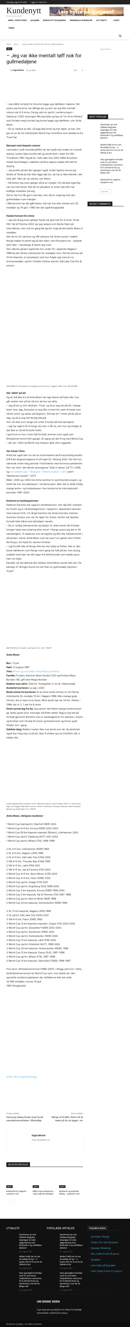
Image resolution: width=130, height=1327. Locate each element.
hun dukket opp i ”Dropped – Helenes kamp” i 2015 (38, 471)
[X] (35, 78)
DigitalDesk (18, 70)
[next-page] (13, 1201)
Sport (16, 44)
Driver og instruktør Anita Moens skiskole (36, 671)
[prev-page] (8, 1201)
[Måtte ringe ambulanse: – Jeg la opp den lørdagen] (45, 1179)
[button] (120, 35)
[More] (57, 78)
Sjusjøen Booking (100, 1248)
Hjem (8, 44)
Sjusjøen (96, 1259)
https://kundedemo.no (41, 1140)
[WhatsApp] (49, 78)
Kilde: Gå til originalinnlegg (21, 1076)
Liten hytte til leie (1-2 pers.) (106, 1271)
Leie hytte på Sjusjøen (103, 1265)
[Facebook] (28, 78)
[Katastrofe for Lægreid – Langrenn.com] (18, 1179)
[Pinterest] (42, 78)
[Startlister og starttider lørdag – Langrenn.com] (71, 1179)
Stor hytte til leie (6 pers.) (105, 1253)
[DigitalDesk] (8, 70)
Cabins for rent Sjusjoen (104, 1242)
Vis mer (104, 191)
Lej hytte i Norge (100, 1236)
